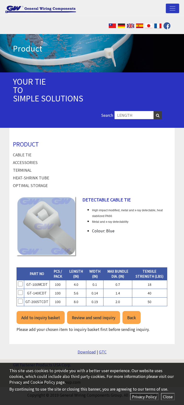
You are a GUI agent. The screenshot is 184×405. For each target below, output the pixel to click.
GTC (103, 352)
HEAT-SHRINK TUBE (31, 178)
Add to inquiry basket (40, 317)
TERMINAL (22, 170)
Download (87, 352)
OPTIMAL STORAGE (30, 185)
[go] (158, 115)
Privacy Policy (144, 396)
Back (131, 317)
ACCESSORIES (25, 162)
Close (168, 396)
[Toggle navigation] (172, 8)
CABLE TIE (22, 155)
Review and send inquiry (93, 317)
